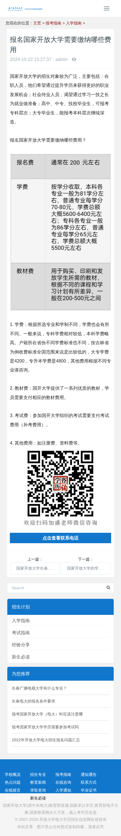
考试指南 (21, 632)
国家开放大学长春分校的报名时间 (38, 568)
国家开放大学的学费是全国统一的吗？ (89, 568)
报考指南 (53, 23)
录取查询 (38, 790)
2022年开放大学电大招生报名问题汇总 (46, 740)
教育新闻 (38, 782)
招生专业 (38, 774)
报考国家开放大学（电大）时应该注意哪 (47, 714)
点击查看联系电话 (60, 538)
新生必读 (21, 656)
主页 (37, 23)
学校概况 (13, 774)
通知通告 (89, 774)
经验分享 (21, 644)
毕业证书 (89, 790)
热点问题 (13, 782)
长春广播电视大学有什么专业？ (39, 688)
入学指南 (74, 23)
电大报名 (13, 798)
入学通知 (63, 790)
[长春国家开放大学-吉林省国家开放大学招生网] (24, 8)
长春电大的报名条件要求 (33, 701)
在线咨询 (63, 782)
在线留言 (13, 790)
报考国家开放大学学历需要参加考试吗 (45, 727)
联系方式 (89, 782)
